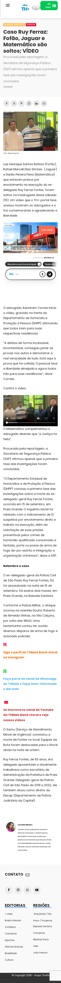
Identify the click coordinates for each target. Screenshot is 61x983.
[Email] (44, 103)
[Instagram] (18, 890)
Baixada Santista (14, 24)
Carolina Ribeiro (25, 825)
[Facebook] (6, 103)
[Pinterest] (21, 103)
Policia (31, 24)
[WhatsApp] (29, 103)
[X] (14, 103)
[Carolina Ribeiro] (11, 837)
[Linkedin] (36, 103)
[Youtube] (37, 890)
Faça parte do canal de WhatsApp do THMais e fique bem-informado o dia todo (30, 684)
